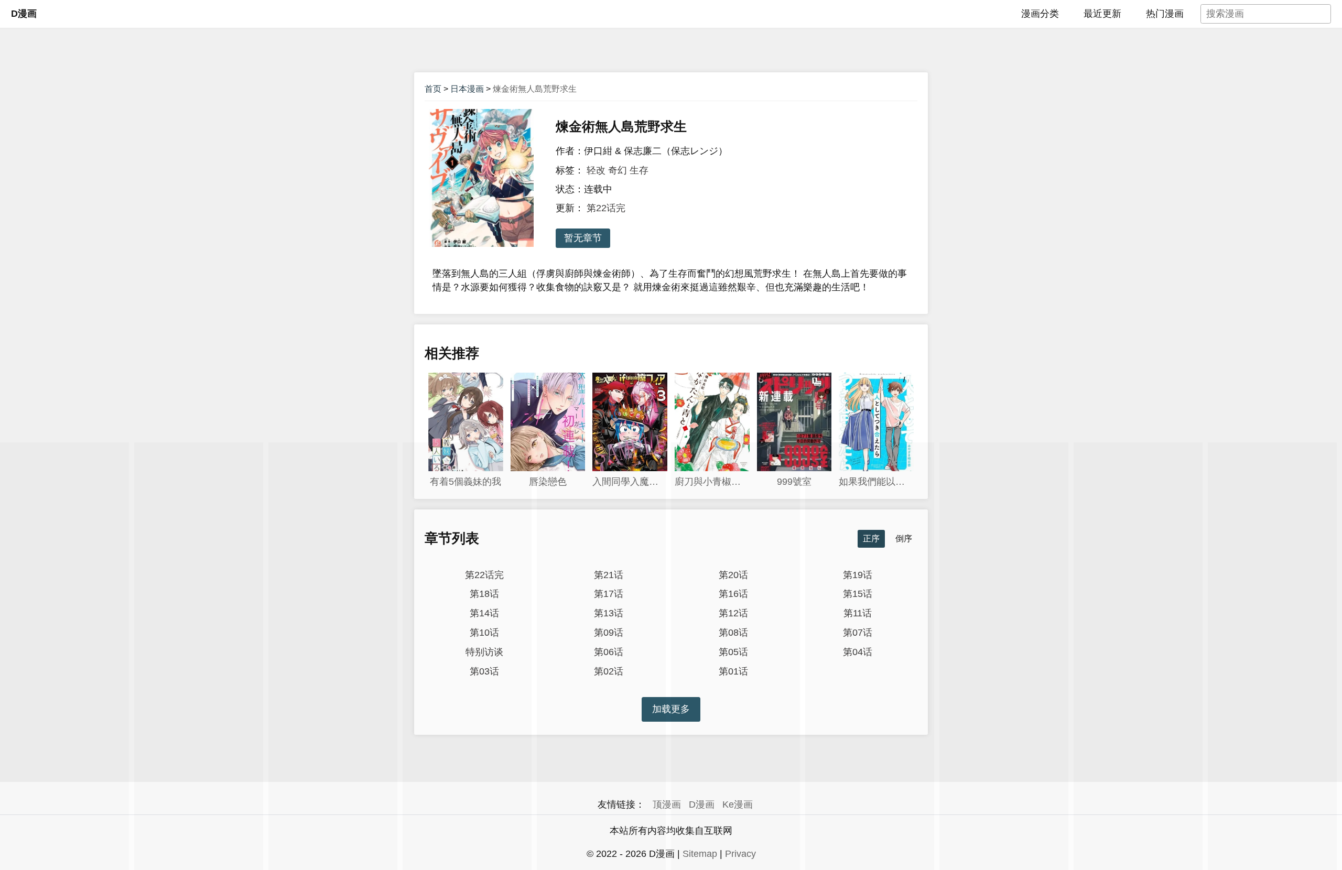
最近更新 (1102, 13)
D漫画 (24, 13)
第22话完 (606, 208)
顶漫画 (667, 804)
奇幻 (617, 170)
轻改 (596, 170)
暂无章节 (583, 238)
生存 (639, 170)
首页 (433, 88)
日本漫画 (467, 88)
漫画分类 (1040, 13)
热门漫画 (1165, 13)
